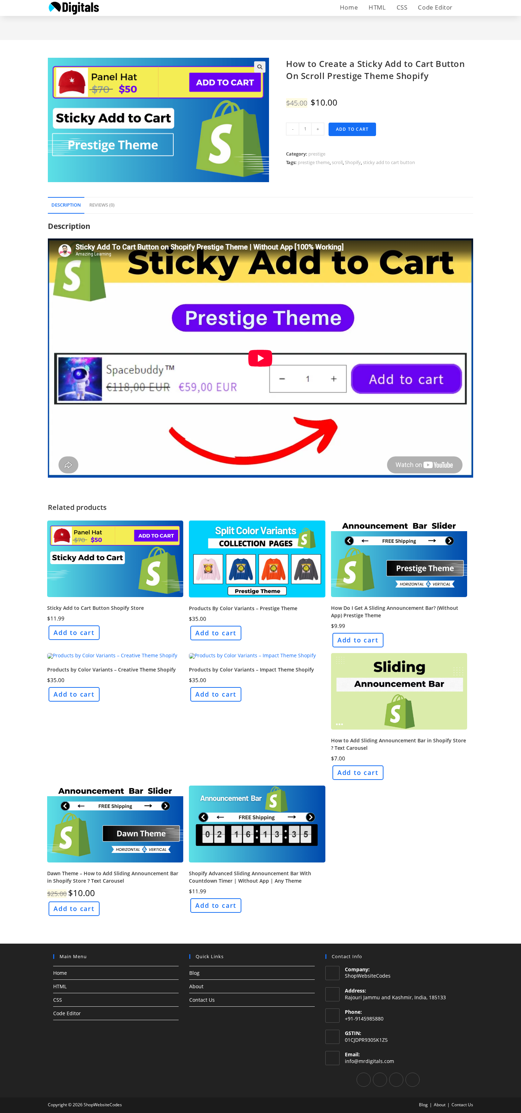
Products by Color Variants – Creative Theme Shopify (111, 669)
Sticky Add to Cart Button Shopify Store (95, 608)
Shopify (353, 162)
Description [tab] (66, 205)
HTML (60, 986)
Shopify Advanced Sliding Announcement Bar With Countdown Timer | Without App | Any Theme (250, 877)
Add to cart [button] (74, 632)
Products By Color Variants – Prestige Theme (243, 608)
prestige (316, 154)
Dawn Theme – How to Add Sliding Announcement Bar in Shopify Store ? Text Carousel (112, 877)
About (196, 986)
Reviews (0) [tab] (101, 205)
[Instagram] (380, 1080)
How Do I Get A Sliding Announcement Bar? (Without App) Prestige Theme (394, 612)
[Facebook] (364, 1080)
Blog (194, 972)
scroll (337, 162)
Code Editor (67, 1013)
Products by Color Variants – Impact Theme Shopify (251, 669)
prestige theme (314, 162)
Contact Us (202, 999)
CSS (57, 999)
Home (60, 972)
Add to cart (352, 129)
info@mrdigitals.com (369, 1061)
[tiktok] (412, 1080)
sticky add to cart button (389, 162)
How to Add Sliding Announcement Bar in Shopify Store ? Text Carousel (398, 744)
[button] (259, 67)
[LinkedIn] (396, 1080)
